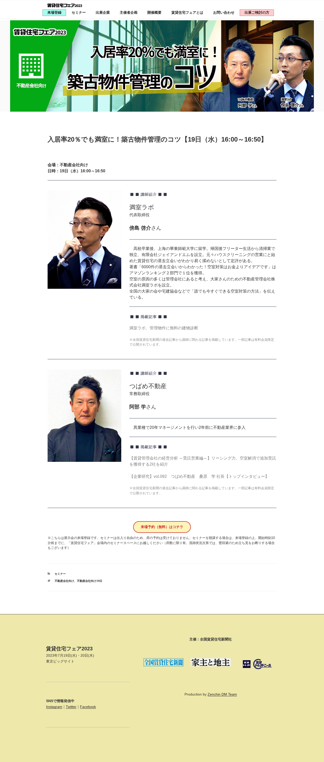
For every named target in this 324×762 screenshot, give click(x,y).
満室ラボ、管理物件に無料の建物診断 (163, 328)
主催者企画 (128, 12)
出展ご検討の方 (257, 12)
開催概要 (154, 12)
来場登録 (54, 12)
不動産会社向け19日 (89, 580)
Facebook (88, 707)
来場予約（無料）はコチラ (162, 527)
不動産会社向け (64, 580)
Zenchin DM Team (222, 694)
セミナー (79, 12)
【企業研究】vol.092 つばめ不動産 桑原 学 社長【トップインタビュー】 (199, 476)
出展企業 (103, 12)
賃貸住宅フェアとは (187, 12)
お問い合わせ (223, 12)
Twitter (71, 707)
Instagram (54, 707)
